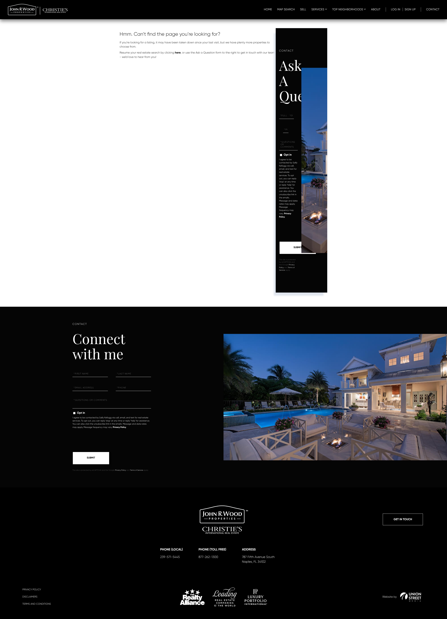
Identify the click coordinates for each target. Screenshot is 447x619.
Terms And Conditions (36, 604)
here (178, 52)
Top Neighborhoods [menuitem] (347, 9)
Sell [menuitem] (303, 9)
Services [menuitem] (318, 9)
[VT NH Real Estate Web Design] (410, 597)
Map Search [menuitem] (286, 9)
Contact (432, 9)
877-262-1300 (208, 557)
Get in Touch (403, 519)
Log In (395, 9)
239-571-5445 (170, 557)
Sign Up (410, 9)
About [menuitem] (375, 9)
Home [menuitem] (268, 9)
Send (297, 247)
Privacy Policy (119, 427)
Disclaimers (29, 596)
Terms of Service (136, 470)
